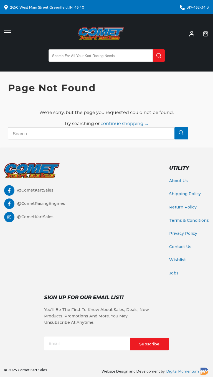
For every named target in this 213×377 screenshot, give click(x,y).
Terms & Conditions (189, 220)
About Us (178, 180)
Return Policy (183, 207)
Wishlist (177, 259)
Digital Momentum (182, 371)
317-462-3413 (198, 7)
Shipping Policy (185, 193)
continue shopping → (125, 123)
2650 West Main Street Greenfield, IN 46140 (47, 7)
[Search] (159, 55)
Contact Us (180, 246)
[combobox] (101, 55)
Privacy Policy (183, 233)
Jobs (174, 273)
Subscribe (149, 344)
